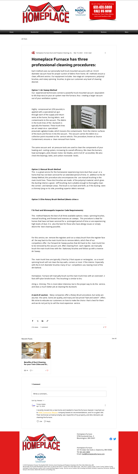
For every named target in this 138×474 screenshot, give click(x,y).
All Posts (24, 39)
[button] (34, 32)
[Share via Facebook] (33, 321)
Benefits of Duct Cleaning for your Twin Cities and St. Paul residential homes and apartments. (35, 363)
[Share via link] (47, 321)
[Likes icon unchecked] (37, 421)
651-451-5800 (85, 452)
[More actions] (105, 53)
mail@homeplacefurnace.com (93, 454)
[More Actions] (105, 405)
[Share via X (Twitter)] (37, 321)
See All (114, 338)
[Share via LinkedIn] (42, 321)
